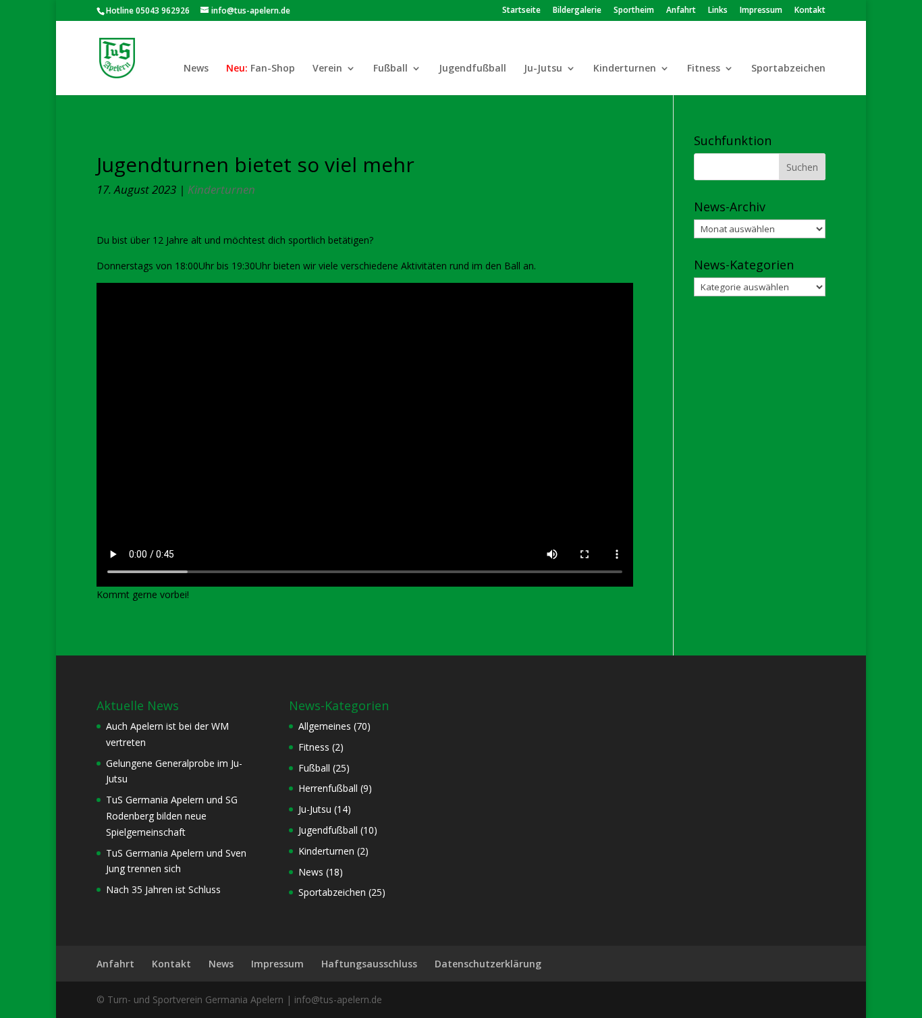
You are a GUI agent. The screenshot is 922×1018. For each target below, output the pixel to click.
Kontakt (809, 11)
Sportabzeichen (788, 68)
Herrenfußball (328, 788)
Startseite (521, 11)
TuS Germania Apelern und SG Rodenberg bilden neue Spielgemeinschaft (172, 815)
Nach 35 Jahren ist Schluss (163, 889)
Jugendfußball (472, 68)
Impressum (761, 11)
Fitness (703, 68)
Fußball (390, 68)
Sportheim (634, 11)
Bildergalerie (577, 11)
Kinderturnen (624, 68)
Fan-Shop (272, 68)
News (196, 68)
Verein (327, 68)
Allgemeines (324, 726)
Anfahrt (681, 11)
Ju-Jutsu (543, 68)
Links (718, 11)
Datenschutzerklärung (488, 963)
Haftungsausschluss (369, 963)
